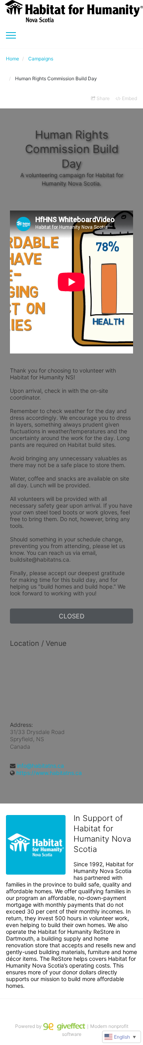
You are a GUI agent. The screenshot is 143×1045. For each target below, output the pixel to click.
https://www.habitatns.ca (49, 772)
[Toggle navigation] (11, 35)
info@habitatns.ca (40, 765)
